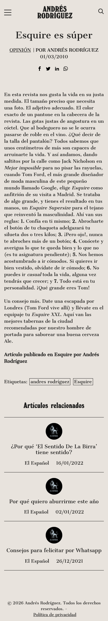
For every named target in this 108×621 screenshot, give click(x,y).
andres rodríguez (49, 382)
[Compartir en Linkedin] (57, 69)
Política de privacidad (54, 614)
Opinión (20, 50)
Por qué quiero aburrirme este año (54, 502)
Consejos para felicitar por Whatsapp (53, 550)
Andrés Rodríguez (55, 12)
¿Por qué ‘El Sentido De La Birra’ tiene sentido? (54, 450)
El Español (37, 463)
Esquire (83, 382)
